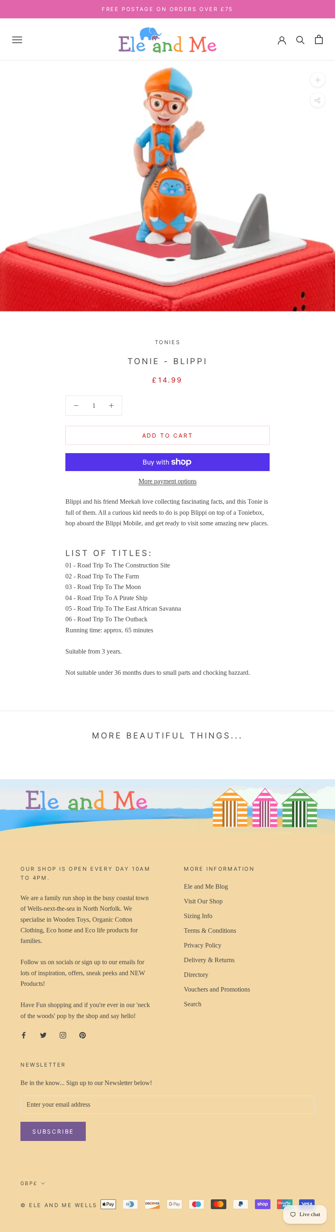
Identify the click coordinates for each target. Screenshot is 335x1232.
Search (192, 1004)
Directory (196, 974)
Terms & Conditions (210, 930)
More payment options (167, 481)
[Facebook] (23, 1035)
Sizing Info (198, 915)
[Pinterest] (82, 1035)
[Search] (300, 39)
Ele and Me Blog (206, 886)
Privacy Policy (202, 945)
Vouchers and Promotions (217, 989)
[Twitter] (43, 1035)
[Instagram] (63, 1035)
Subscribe (53, 1131)
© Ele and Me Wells (58, 1205)
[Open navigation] (17, 39)
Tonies (168, 342)
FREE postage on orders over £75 (167, 9)
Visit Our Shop (203, 901)
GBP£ (29, 1183)
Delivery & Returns (209, 959)
